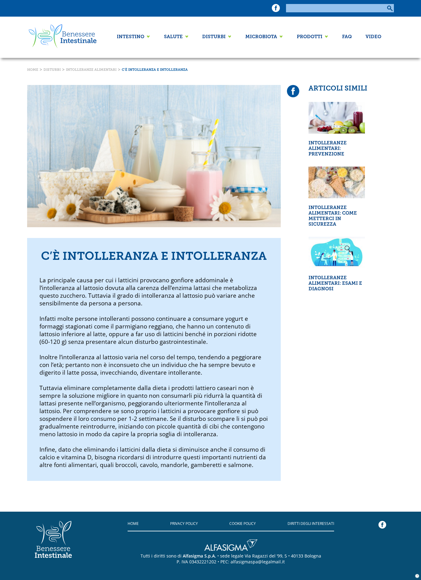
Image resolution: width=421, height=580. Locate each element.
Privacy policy (184, 523)
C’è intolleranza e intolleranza (155, 70)
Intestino (130, 37)
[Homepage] (61, 37)
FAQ (347, 37)
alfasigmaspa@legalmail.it (258, 562)
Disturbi (214, 37)
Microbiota (261, 37)
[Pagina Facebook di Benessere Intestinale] (276, 10)
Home (32, 70)
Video (373, 37)
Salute (173, 37)
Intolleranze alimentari (91, 70)
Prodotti (309, 37)
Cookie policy (242, 523)
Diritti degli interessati (311, 523)
